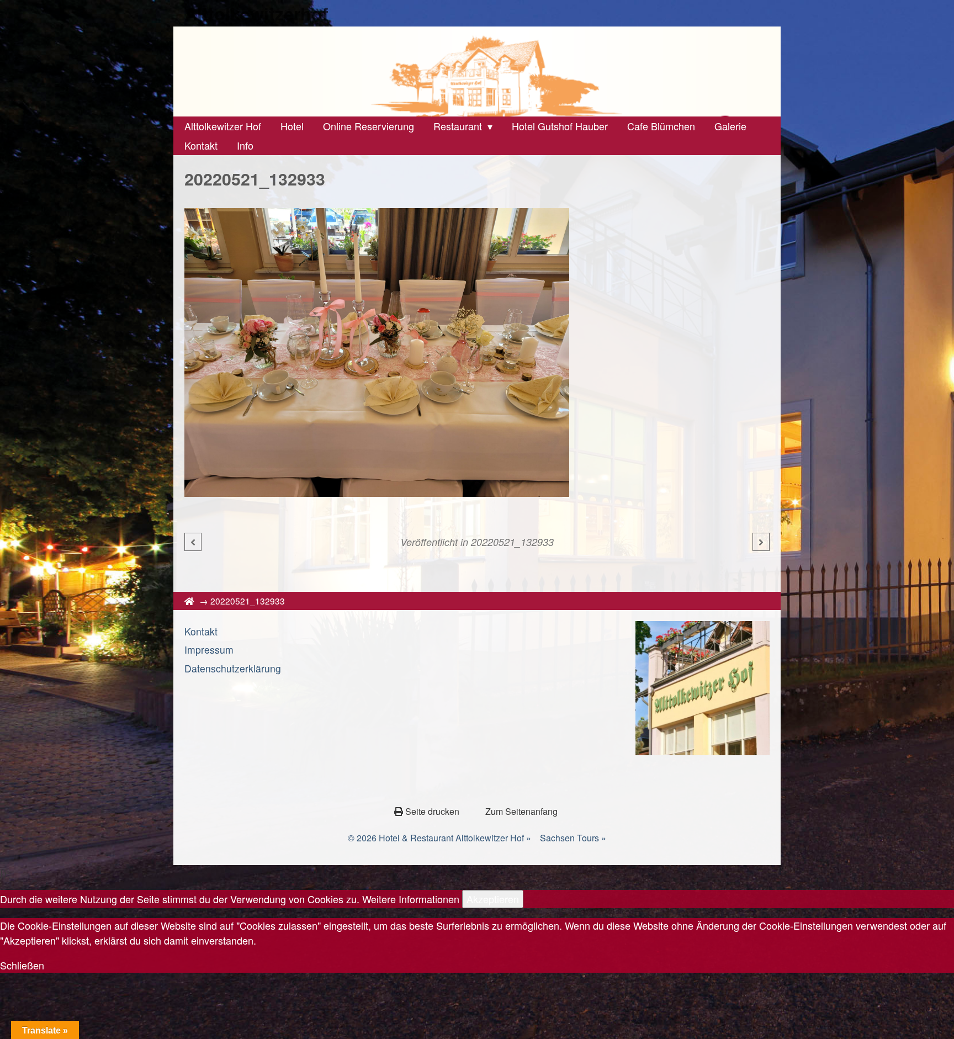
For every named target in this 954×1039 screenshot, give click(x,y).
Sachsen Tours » (573, 837)
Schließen (22, 965)
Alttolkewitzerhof (256, 13)
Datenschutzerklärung (232, 668)
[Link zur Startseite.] (477, 71)
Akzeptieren (493, 899)
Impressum (209, 649)
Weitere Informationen (410, 899)
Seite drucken (432, 811)
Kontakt (201, 631)
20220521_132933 (512, 542)
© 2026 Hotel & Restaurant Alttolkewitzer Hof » (439, 837)
